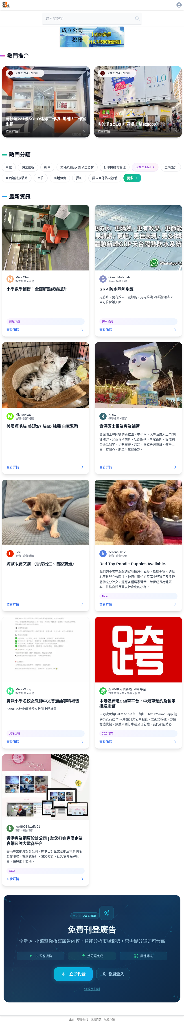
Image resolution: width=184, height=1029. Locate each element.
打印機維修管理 (115, 167)
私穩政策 (109, 1019)
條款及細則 (92, 989)
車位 (9, 167)
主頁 (71, 1019)
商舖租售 (60, 178)
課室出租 (28, 167)
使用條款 (96, 1019)
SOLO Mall (145, 167)
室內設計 (170, 167)
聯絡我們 (82, 1019)
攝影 (79, 178)
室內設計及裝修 (17, 178)
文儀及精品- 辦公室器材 (77, 167)
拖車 (47, 167)
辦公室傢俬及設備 (104, 178)
